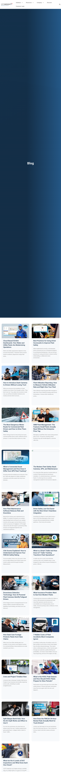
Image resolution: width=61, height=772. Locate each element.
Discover (49, 2)
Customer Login (20, 6)
